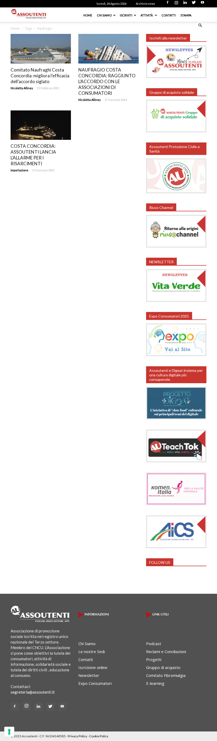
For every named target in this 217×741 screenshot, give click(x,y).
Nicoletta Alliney (22, 88)
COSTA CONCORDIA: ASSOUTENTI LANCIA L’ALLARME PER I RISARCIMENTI (33, 154)
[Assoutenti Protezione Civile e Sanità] (176, 191)
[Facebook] (167, 4)
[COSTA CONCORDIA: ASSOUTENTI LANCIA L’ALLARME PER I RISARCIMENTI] (41, 125)
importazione (19, 170)
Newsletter (88, 675)
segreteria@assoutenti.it (33, 692)
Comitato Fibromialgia (166, 675)
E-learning (155, 683)
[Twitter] (194, 4)
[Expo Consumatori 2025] (176, 354)
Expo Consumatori (95, 683)
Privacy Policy (77, 736)
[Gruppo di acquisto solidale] (176, 130)
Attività (147, 15)
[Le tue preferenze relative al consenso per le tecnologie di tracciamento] (9, 732)
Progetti (153, 659)
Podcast (153, 643)
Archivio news (145, 3)
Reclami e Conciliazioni (166, 651)
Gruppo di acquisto (163, 667)
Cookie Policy (98, 736)
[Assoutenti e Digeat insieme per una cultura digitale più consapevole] (176, 418)
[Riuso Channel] (176, 246)
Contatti (168, 15)
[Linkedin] (185, 4)
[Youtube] (202, 4)
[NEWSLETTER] (176, 300)
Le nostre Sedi (91, 651)
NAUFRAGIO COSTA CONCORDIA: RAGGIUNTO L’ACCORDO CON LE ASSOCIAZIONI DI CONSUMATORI (106, 81)
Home (87, 15)
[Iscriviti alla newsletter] (176, 76)
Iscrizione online (92, 667)
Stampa (185, 15)
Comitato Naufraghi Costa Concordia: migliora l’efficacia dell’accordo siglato (40, 75)
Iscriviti (126, 15)
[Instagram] (176, 4)
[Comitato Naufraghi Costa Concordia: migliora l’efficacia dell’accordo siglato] (41, 49)
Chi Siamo (104, 15)
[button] (200, 25)
